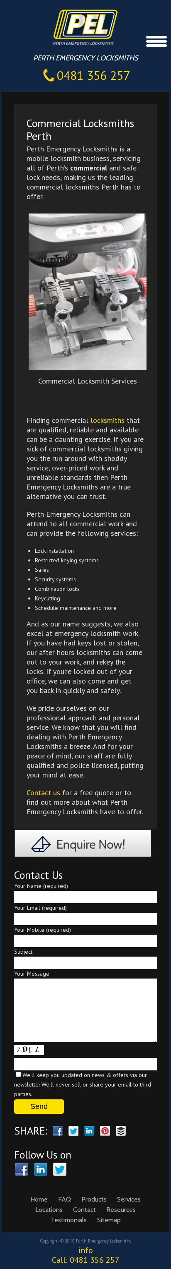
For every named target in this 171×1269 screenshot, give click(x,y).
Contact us (43, 792)
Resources (121, 1210)
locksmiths (107, 420)
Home (39, 1199)
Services (129, 1199)
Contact (84, 1210)
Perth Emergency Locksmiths (93, 26)
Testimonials (69, 1220)
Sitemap (109, 1220)
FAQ (64, 1199)
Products (94, 1199)
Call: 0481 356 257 (86, 1260)
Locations (49, 1210)
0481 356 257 (93, 75)
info (85, 1250)
